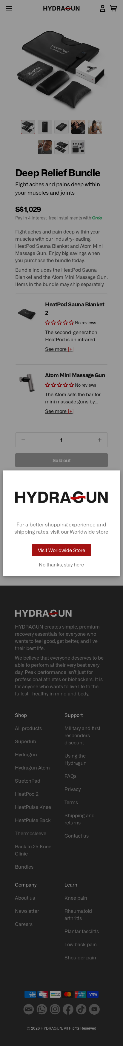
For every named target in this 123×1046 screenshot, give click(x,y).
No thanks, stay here (61, 564)
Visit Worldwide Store (61, 550)
